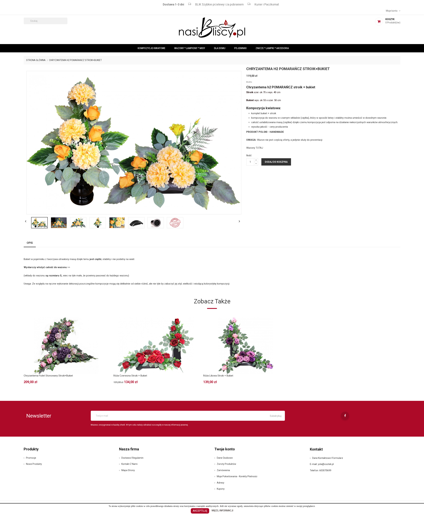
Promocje (31, 458)
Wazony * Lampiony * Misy (189, 48)
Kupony (221, 488)
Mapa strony (128, 470)
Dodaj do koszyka (276, 162)
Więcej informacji (222, 510)
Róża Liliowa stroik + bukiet (218, 375)
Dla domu (219, 48)
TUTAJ (259, 147)
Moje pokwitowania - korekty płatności (237, 476)
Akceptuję (200, 510)
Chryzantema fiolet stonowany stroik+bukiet (48, 375)
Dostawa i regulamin (132, 458)
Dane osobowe (225, 458)
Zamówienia (223, 470)
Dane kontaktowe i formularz (327, 458)
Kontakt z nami (129, 464)
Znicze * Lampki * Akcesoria (272, 48)
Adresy (220, 482)
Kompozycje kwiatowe (151, 48)
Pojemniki (240, 48)
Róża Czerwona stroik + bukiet (130, 375)
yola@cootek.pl (326, 464)
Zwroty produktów (226, 464)
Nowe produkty (34, 464)
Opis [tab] (30, 242)
